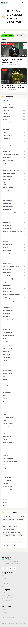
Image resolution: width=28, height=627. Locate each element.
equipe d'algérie (8, 516)
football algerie (8, 529)
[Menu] (25, 2)
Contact (4, 612)
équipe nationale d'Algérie (11, 532)
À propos (4, 609)
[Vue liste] (26, 39)
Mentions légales (6, 615)
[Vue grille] (23, 39)
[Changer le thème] (22, 2)
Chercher (4, 39)
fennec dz (20, 520)
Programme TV (6, 600)
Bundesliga (5, 583)
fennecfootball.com (14, 625)
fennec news (7, 539)
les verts (6, 523)
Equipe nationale (8, 520)
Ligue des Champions (8, 598)
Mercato (4, 592)
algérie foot (20, 516)
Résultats (4, 603)
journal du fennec (9, 535)
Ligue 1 (3, 575)
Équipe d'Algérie (6, 595)
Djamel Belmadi (18, 539)
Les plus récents (7, 36)
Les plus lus (20, 36)
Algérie (20, 535)
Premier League (6, 578)
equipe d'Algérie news (10, 526)
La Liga (3, 581)
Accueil (3, 8)
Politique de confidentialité (9, 617)
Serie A (3, 586)
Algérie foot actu (9, 545)
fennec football (8, 542)
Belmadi (18, 542)
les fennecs (15, 523)
